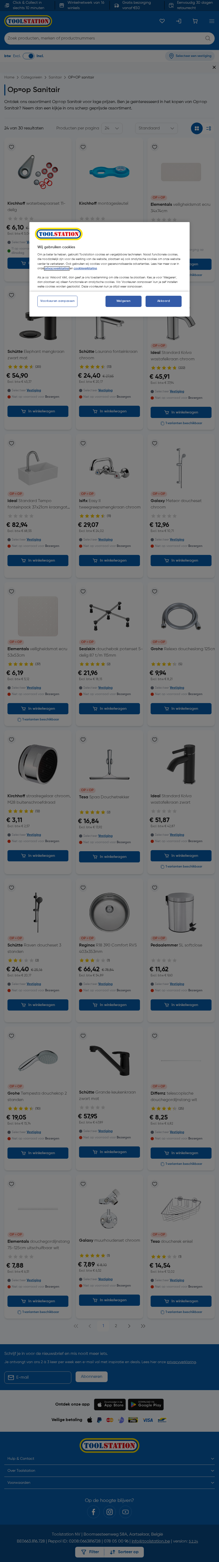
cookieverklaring (85, 268)
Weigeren (123, 301)
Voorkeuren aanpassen (57, 301)
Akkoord (163, 301)
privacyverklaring (57, 268)
